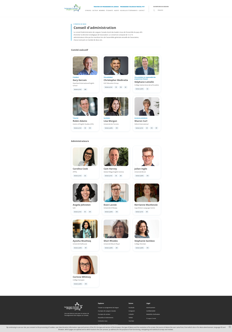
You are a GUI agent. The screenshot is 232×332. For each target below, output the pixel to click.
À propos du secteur (104, 314)
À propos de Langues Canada (107, 311)
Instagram (132, 311)
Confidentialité (150, 311)
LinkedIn (131, 314)
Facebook (131, 307)
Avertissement (150, 307)
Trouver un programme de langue (108, 307)
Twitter (131, 317)
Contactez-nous (102, 321)
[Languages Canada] (78, 306)
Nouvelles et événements (105, 317)
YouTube (131, 321)
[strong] (88, 10)
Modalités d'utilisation (153, 314)
